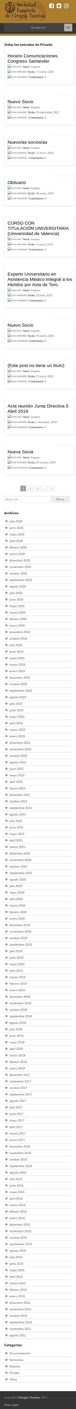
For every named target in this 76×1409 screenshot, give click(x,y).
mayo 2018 (17, 1042)
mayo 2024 (17, 658)
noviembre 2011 (20, 1328)
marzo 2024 (18, 664)
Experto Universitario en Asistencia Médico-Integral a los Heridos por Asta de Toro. (40, 279)
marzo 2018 (18, 1055)
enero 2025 (17, 625)
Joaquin (35, 66)
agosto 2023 (18, 697)
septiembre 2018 (21, 1016)
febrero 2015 (18, 1289)
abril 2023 (16, 723)
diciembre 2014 (20, 1302)
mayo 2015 (17, 1270)
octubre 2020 (18, 866)
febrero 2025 (18, 619)
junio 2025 (16, 599)
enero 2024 (17, 671)
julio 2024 (16, 645)
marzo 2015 (18, 1283)
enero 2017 (17, 1140)
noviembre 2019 (20, 931)
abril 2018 (16, 1048)
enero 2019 (17, 990)
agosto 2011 (18, 1335)
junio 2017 (16, 1114)
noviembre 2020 (20, 860)
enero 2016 (17, 1218)
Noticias (15, 1366)
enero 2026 (17, 554)
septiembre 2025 (21, 580)
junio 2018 (16, 1035)
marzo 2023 (18, 729)
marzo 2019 (18, 977)
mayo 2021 (17, 834)
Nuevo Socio (20, 101)
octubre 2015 (18, 1237)
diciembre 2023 (20, 677)
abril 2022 (16, 781)
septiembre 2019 (21, 944)
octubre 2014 (18, 1315)
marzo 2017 (18, 1133)
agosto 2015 (18, 1250)
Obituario (17, 182)
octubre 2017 (18, 1088)
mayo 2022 (17, 775)
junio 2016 (16, 1185)
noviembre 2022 (20, 749)
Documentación (20, 1353)
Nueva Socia (20, 451)
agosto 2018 (18, 1022)
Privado (15, 1373)
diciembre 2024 (20, 632)
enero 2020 (17, 918)
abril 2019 (16, 970)
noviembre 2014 (20, 1309)
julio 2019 (16, 951)
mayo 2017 (17, 1120)
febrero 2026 (18, 547)
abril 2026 (16, 541)
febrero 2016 (18, 1211)
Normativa (16, 1360)
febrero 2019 (18, 983)
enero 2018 (17, 1068)
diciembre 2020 (20, 853)
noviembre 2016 (20, 1153)
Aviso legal (11, 1404)
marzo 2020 (18, 905)
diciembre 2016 (20, 1146)
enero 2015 (17, 1296)
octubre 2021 (18, 801)
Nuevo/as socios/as (27, 142)
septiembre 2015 (21, 1244)
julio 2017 (16, 1107)
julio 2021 (16, 821)
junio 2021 (16, 827)
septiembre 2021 (21, 808)
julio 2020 (16, 886)
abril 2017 (16, 1127)
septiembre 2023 (21, 690)
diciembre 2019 (20, 925)
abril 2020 (16, 899)
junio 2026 (16, 528)
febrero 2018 (18, 1061)
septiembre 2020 (21, 873)
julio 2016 (16, 1179)
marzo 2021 (18, 847)
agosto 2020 (18, 879)
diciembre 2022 (20, 742)
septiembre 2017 (21, 1094)
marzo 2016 (18, 1205)
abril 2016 (16, 1198)
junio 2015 (16, 1263)
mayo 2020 (17, 892)
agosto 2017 (18, 1101)
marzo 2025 (18, 612)
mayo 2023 (17, 716)
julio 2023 (16, 703)
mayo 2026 (17, 534)
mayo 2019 (17, 964)
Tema (13, 1379)
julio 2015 (16, 1257)
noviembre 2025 (20, 567)
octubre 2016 (18, 1159)
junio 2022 (16, 768)
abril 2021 (16, 840)
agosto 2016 (18, 1172)
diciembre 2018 (20, 996)
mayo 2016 (17, 1192)
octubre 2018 (18, 1009)
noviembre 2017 (20, 1081)
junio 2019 (16, 957)
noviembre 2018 (20, 1003)
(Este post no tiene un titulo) (36, 365)
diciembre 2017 (20, 1074)
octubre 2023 (18, 684)
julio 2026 (16, 521)
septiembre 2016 (21, 1166)
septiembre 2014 (21, 1322)
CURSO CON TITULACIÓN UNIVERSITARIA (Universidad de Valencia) (38, 228)
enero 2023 (17, 736)
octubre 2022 (18, 755)
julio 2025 (16, 593)
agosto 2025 (18, 586)
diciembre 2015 (20, 1224)
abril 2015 (16, 1276)
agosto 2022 (18, 762)
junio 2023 (16, 710)
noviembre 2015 (20, 1231)
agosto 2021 (18, 814)
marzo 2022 (18, 788)
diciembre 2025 (20, 560)
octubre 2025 (18, 573)
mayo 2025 (17, 606)
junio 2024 (16, 651)
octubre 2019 (18, 938)
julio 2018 (16, 1029)
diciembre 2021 (20, 795)
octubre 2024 (18, 638)
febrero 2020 (18, 912)
